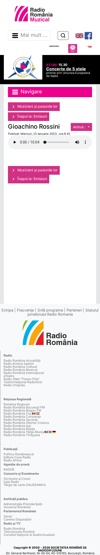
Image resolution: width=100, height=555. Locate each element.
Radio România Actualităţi (22, 360)
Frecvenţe (25, 310)
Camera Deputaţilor (18, 519)
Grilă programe (50, 310)
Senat (8, 516)
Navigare (30, 91)
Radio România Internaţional (24, 373)
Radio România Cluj (18, 413)
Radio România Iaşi (17, 426)
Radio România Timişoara (22, 435)
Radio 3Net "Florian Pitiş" (22, 379)
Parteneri (74, 310)
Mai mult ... (34, 35)
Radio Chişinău (14, 385)
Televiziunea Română (19, 532)
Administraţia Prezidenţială (23, 504)
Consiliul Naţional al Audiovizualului (29, 535)
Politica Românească (19, 454)
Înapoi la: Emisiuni (31, 116)
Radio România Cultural (20, 367)
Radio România (14, 528)
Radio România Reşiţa (19, 429)
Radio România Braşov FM (22, 410)
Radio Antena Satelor (19, 363)
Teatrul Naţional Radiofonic (23, 382)
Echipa (7, 310)
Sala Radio (11, 482)
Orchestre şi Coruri (17, 479)
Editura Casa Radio (17, 457)
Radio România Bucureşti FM (24, 407)
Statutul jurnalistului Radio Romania (63, 312)
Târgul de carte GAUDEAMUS (25, 485)
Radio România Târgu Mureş (24, 432)
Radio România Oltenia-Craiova (26, 423)
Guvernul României (17, 507)
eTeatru (9, 376)
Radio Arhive (13, 460)
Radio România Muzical (20, 370)
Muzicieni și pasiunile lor (36, 106)
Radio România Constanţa (22, 416)
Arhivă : (80, 127)
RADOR (9, 469)
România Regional (16, 404)
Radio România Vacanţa (21, 419)
